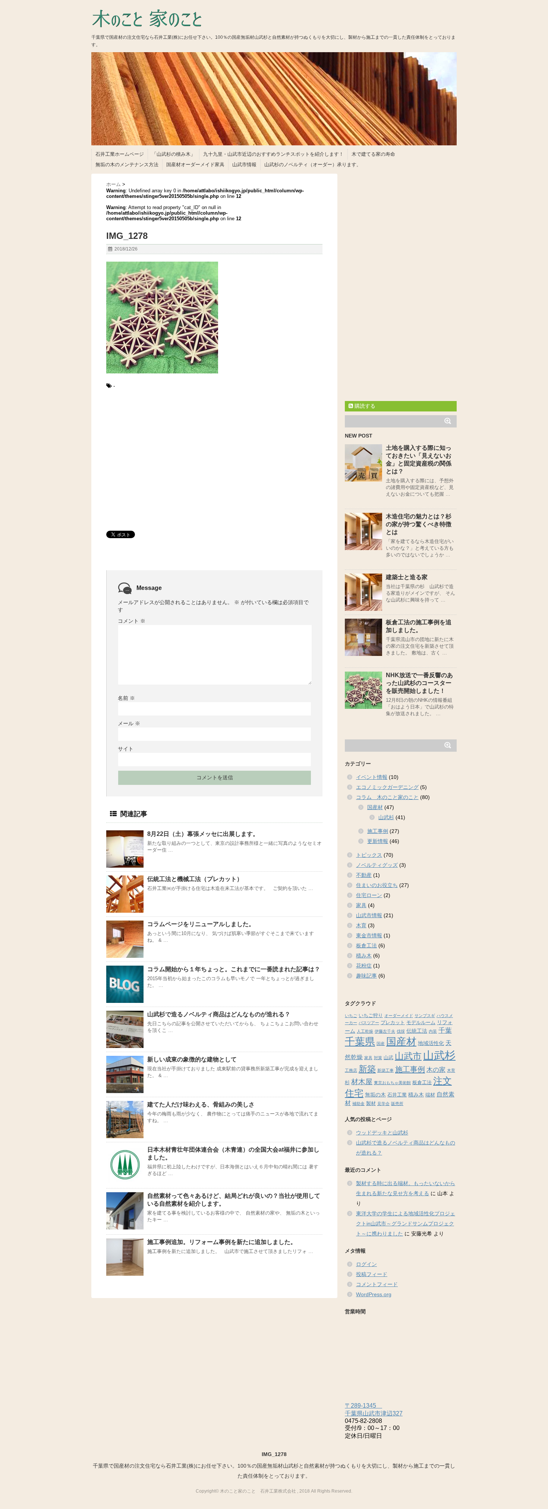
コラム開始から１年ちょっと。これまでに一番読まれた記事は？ (233, 969)
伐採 (401, 1031)
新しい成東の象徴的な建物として (192, 1059)
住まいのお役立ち (377, 885)
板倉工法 (366, 945)
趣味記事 (366, 976)
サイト (125, 749)
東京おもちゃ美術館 (392, 1082)
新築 (367, 1069)
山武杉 (386, 817)
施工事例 (377, 831)
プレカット (393, 1022)
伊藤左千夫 (385, 1031)
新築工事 (385, 1070)
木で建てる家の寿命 (373, 154)
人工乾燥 (365, 1031)
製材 (371, 1103)
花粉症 (364, 966)
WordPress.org (373, 1294)
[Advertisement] (214, 462)
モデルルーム (420, 1022)
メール (129, 723)
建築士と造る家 (407, 577)
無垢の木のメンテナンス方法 (126, 164)
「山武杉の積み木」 (173, 154)
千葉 (445, 1030)
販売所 (397, 1103)
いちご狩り (371, 1015)
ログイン (366, 1264)
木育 (361, 925)
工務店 (351, 1070)
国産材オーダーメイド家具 (195, 164)
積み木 (364, 956)
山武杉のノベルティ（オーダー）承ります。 (312, 164)
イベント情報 (371, 777)
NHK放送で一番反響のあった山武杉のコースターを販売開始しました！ (419, 683)
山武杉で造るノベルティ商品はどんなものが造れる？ (218, 1014)
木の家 (435, 1069)
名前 (126, 698)
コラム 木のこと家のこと (387, 797)
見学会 (383, 1103)
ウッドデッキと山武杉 (382, 1133)
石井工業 (397, 1095)
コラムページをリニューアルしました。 (201, 924)
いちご (351, 1015)
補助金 (358, 1103)
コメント (131, 621)
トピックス (369, 855)
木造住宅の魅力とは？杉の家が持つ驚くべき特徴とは (418, 524)
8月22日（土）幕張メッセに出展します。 (203, 834)
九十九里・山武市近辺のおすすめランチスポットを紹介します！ (273, 154)
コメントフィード (377, 1284)
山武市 (408, 1056)
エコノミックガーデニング (387, 787)
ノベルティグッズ (377, 865)
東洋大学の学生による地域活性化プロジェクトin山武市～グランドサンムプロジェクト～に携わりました (405, 1223)
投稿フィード (371, 1274)
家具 (361, 905)
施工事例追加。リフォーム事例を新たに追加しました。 (221, 1242)
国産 (381, 1043)
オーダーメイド (398, 1015)
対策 (378, 1057)
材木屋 (361, 1082)
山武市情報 (244, 164)
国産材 (375, 807)
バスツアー (369, 1022)
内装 (433, 1031)
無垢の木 (375, 1095)
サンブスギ (425, 1015)
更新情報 (377, 841)
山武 (388, 1057)
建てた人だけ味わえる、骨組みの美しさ (201, 1104)
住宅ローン (369, 895)
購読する (364, 406)
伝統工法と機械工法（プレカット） (195, 879)
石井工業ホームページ (119, 154)
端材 (430, 1095)
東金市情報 (369, 935)
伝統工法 (416, 1031)
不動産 (364, 875)
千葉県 (360, 1041)
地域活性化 (431, 1043)
